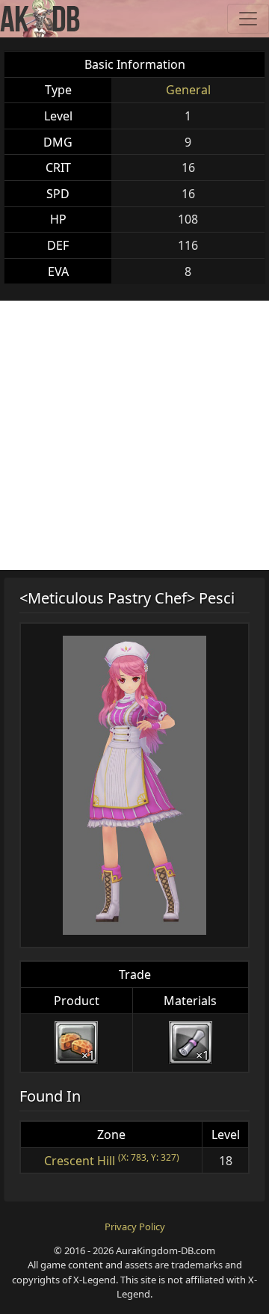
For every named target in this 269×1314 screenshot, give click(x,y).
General (188, 90)
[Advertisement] (134, 435)
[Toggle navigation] (248, 19)
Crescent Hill (79, 1160)
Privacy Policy (135, 1226)
